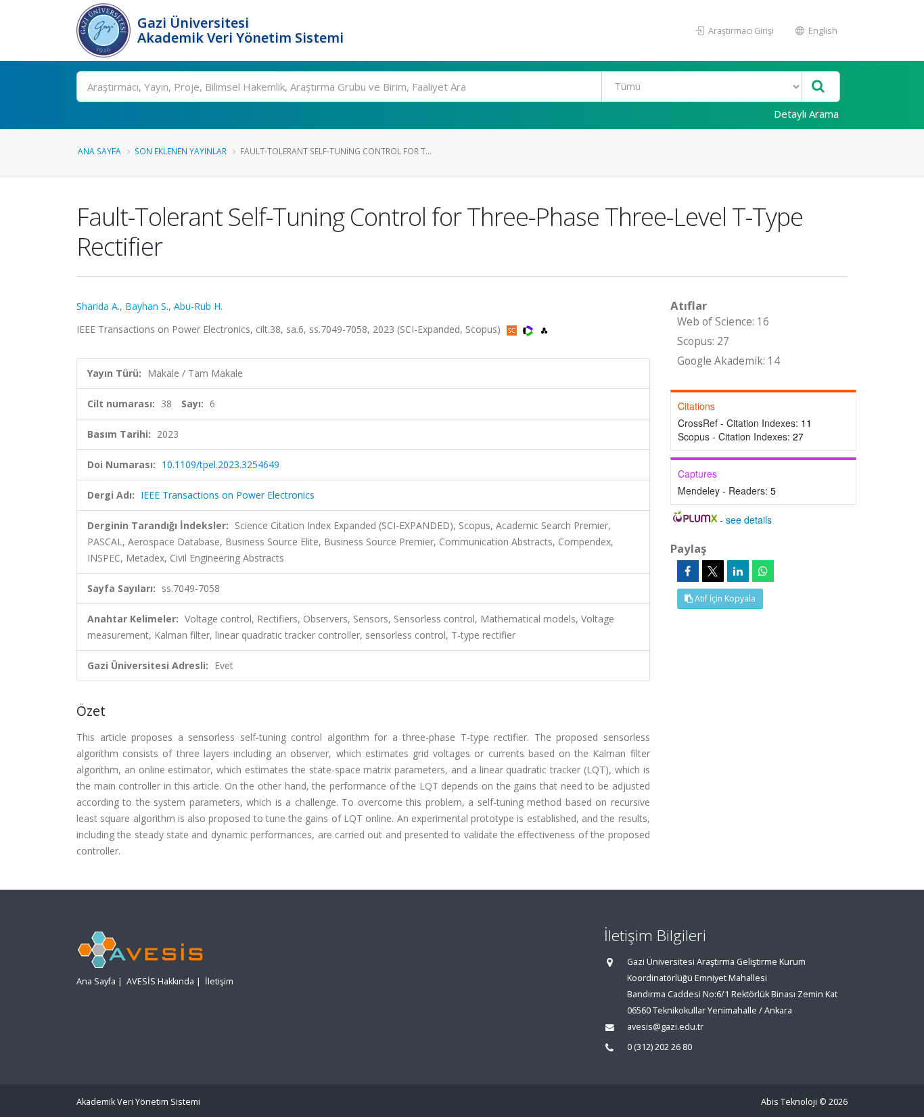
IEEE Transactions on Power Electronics (228, 494)
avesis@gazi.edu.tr (665, 1026)
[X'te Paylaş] (713, 571)
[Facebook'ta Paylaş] (688, 571)
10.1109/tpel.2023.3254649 (220, 464)
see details (749, 519)
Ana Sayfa (99, 150)
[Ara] (818, 87)
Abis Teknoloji (789, 1102)
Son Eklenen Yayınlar (181, 150)
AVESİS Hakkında (160, 981)
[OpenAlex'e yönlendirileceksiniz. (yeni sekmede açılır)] (544, 329)
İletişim (219, 981)
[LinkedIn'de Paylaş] (738, 571)
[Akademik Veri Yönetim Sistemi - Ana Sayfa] (105, 30)
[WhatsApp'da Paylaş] (763, 571)
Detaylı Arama (806, 113)
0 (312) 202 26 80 (659, 1047)
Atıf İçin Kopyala (724, 598)
